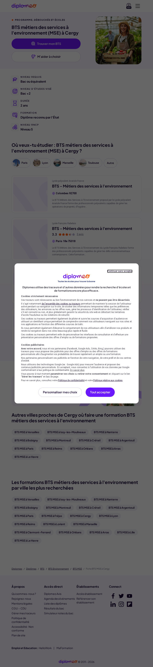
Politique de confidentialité (71, 380)
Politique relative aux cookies (108, 380)
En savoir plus (77, 370)
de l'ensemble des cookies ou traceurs (61, 303)
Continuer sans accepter (119, 271)
